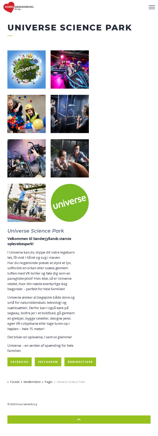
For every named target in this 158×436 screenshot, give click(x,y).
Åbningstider (80, 362)
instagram (48, 362)
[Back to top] (79, 419)
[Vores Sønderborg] (18, 7)
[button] (26, 69)
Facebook (19, 362)
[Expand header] (152, 7)
